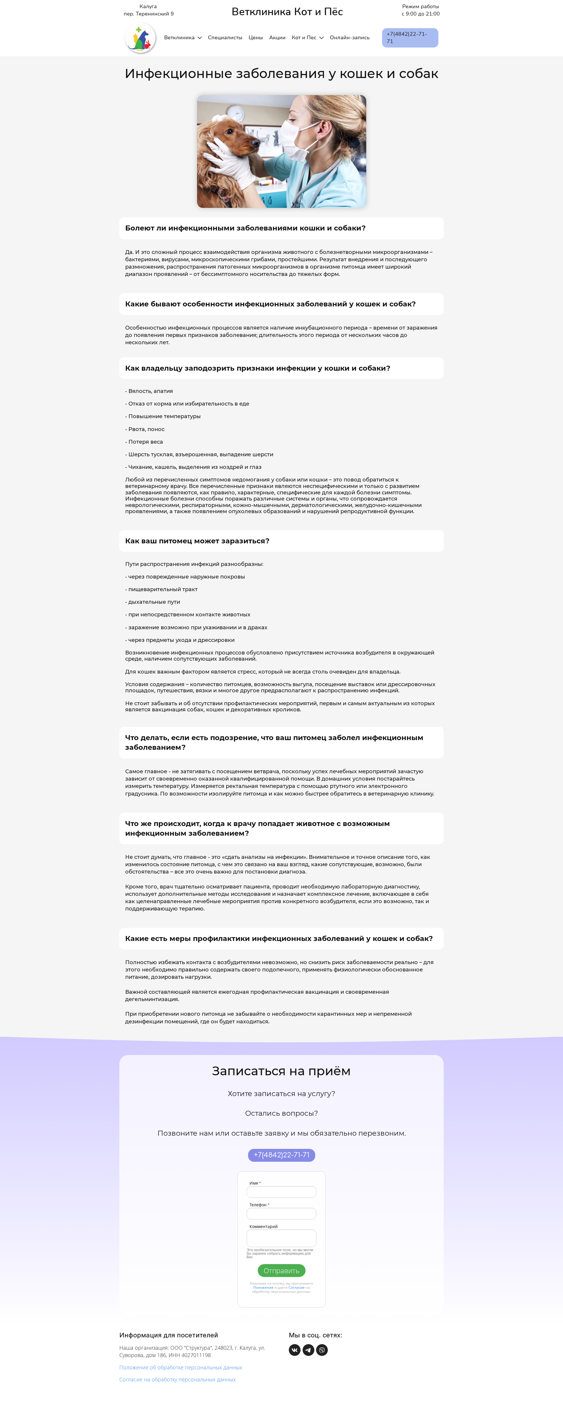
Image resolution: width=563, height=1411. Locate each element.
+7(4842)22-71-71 (281, 1155)
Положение (263, 1287)
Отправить (282, 1270)
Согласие (297, 1287)
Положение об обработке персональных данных (180, 1367)
